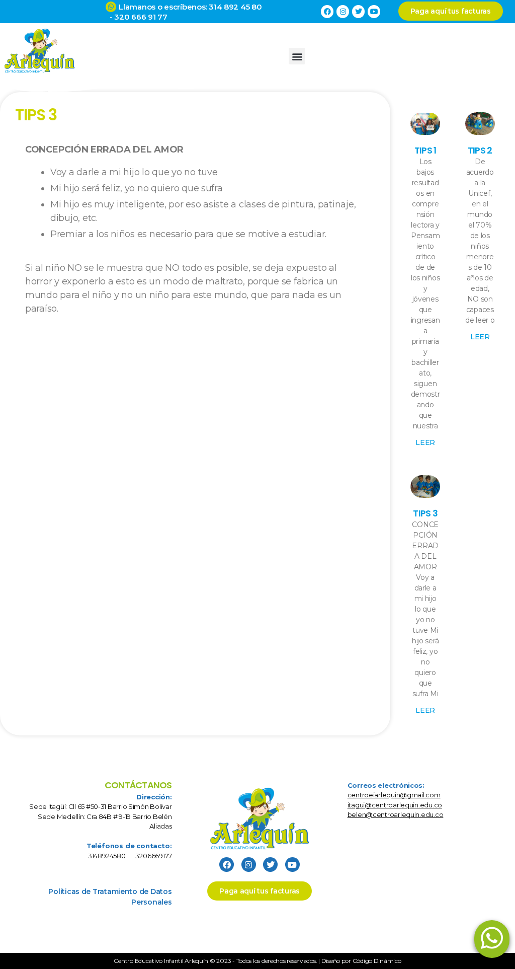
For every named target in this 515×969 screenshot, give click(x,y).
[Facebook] (327, 11)
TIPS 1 (425, 150)
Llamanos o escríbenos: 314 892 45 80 (190, 7)
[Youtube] (374, 11)
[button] (297, 56)
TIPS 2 (480, 150)
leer (425, 442)
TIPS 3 (425, 513)
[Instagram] (342, 11)
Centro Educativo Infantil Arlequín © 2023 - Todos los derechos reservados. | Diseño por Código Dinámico (257, 960)
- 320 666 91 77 (136, 17)
